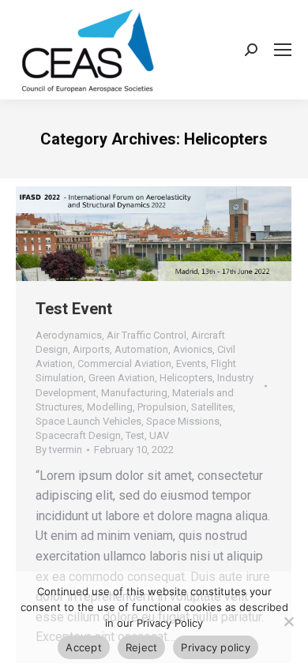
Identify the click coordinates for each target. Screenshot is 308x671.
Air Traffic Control (146, 335)
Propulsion (161, 407)
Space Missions (183, 421)
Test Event (74, 308)
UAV (159, 435)
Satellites (212, 407)
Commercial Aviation (124, 363)
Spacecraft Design (78, 435)
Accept (84, 647)
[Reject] (288, 621)
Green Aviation (121, 378)
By (59, 449)
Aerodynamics (69, 335)
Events (191, 363)
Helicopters (186, 378)
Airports (91, 349)
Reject (142, 647)
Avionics (192, 349)
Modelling (110, 407)
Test (135, 435)
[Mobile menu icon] (282, 49)
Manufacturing (134, 393)
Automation (141, 349)
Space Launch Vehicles (88, 421)
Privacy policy (215, 647)
